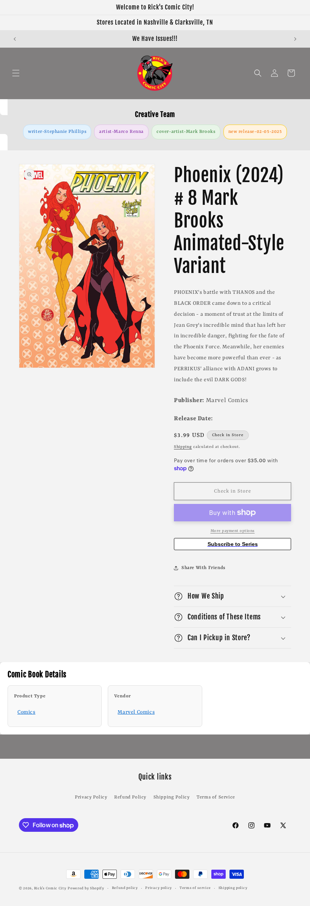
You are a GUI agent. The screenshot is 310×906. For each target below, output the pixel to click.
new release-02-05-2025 (255, 131)
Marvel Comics (136, 712)
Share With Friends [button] (203, 568)
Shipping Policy (171, 797)
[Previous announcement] (14, 39)
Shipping (183, 446)
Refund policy (125, 888)
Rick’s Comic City (50, 888)
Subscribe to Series (233, 544)
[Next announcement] (295, 39)
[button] (16, 73)
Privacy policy (158, 888)
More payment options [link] (233, 531)
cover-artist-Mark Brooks (186, 131)
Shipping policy (233, 888)
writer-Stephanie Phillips (57, 131)
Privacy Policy (91, 797)
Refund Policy (130, 797)
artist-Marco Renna (121, 131)
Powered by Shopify (86, 888)
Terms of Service (216, 797)
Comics (26, 712)
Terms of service (195, 888)
